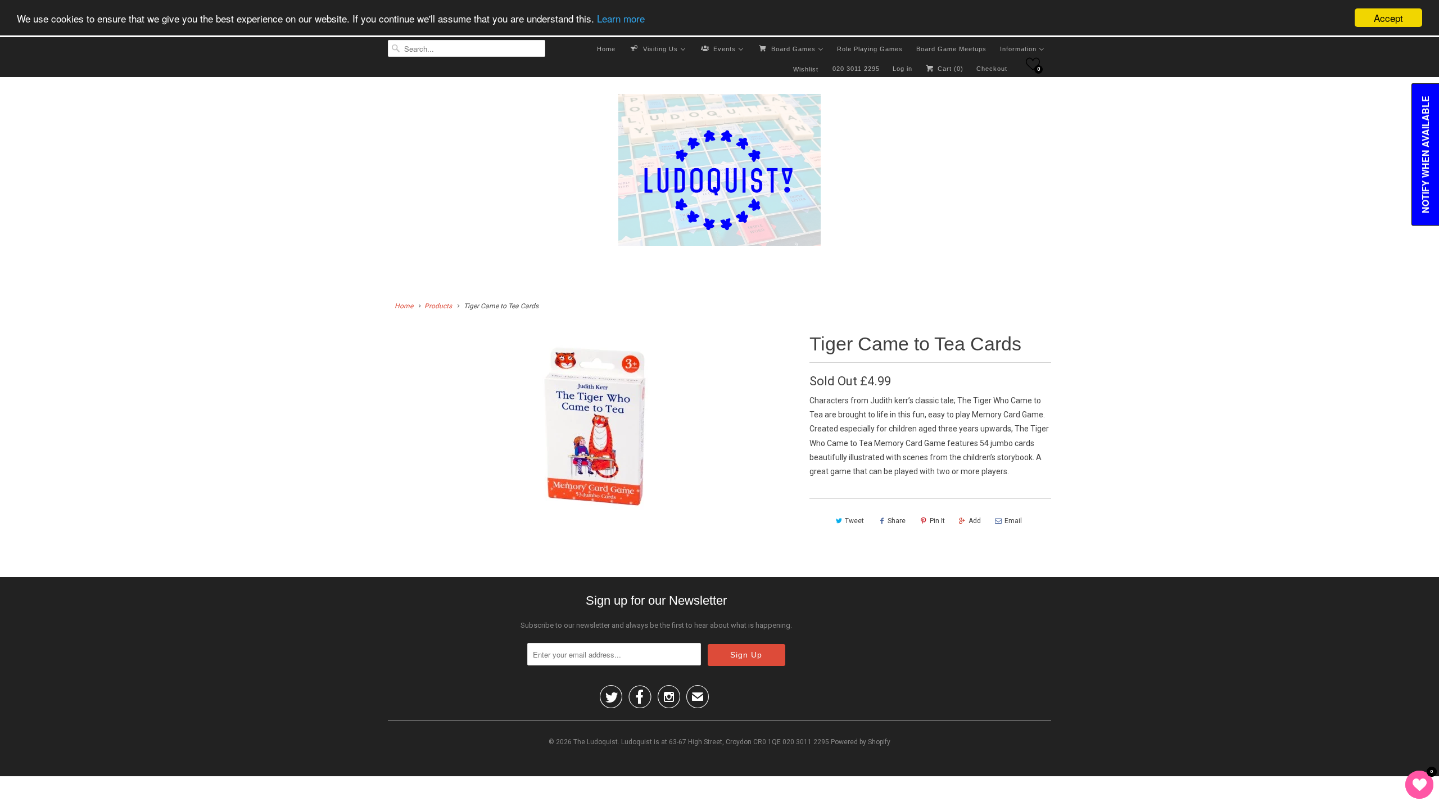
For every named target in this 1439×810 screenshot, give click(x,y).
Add (975, 521)
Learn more (621, 18)
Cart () (949, 68)
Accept (1388, 18)
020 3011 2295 (856, 68)
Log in (902, 68)
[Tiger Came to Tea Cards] (593, 432)
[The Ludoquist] (719, 172)
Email (1013, 521)
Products (438, 306)
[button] (1033, 64)
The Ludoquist (595, 742)
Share (897, 521)
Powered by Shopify (860, 742)
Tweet (854, 521)
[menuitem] (606, 48)
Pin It (937, 521)
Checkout (991, 68)
